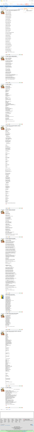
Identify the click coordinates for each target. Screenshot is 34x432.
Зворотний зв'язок (2, 425)
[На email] (8, 54)
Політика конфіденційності (7, 425)
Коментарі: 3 (7, 54)
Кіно (19, 421)
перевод (10, 210)
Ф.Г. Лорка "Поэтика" (8, 387)
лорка (9, 126)
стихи (12, 126)
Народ (5, 420)
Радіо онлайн (27, 419)
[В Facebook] (9, 54)
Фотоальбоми (16, 420)
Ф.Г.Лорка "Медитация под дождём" (10, 238)
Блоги (19, 420)
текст (14, 210)
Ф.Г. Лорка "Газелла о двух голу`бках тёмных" (11, 313)
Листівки (9, 421)
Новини (16, 421)
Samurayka (2, 294)
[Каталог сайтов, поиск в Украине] (31, 424)
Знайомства (25, 8)
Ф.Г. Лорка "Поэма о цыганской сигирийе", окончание (12, 125)
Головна (9, 6)
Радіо (1, 422)
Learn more (24, 431)
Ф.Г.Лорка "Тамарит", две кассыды (10, 209)
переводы (10, 126)
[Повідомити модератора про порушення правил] (22, 54)
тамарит (13, 210)
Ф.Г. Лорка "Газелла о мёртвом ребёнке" (11, 56)
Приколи (9, 420)
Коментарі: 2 (7, 407)
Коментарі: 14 (7, 82)
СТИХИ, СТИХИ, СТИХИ (11, 295)
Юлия (27, 9)
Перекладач (2, 420)
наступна (9, 409)
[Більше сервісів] (10, 82)
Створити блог (11, 6)
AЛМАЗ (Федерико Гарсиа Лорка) (10, 294)
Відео (1, 421)
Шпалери (5, 421)
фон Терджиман (2, 238)
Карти (12, 421)
